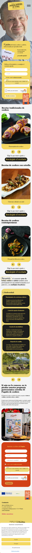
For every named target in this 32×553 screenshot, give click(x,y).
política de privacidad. (17, 77)
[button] (13, 152)
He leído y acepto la (14, 77)
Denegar (16, 543)
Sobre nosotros (7, 514)
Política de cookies (15, 551)
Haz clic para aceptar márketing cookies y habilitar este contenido (16, 82)
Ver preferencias (16, 547)
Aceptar (16, 539)
